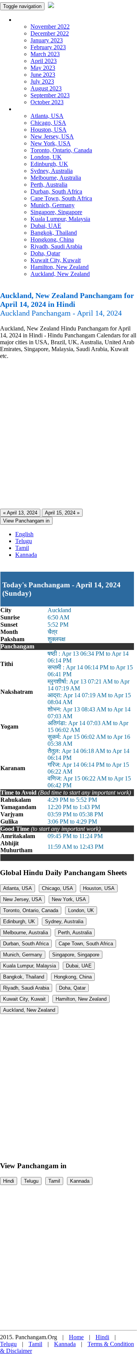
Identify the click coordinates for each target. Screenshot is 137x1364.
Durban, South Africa (56, 191)
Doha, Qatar (45, 253)
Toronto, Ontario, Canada (61, 150)
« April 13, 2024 (20, 513)
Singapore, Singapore (56, 212)
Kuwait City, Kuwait (55, 260)
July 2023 (42, 81)
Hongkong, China (52, 239)
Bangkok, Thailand (53, 232)
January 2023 (46, 40)
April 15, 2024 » (62, 513)
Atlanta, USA (47, 116)
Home (76, 1337)
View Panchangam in (26, 521)
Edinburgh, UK (49, 164)
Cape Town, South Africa (61, 198)
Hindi (8, 1181)
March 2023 (45, 54)
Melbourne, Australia (55, 177)
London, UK (46, 157)
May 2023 (42, 67)
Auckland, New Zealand (60, 274)
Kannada (26, 554)
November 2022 (50, 26)
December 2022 (49, 33)
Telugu (23, 541)
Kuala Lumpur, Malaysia (60, 219)
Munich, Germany (52, 205)
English (24, 534)
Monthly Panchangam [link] (41, 19)
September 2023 (50, 95)
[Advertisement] (68, 434)
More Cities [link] (29, 109)
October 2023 (47, 102)
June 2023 (42, 74)
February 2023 (48, 47)
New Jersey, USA (52, 136)
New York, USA (50, 143)
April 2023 (43, 61)
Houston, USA (48, 129)
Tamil (22, 548)
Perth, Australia (48, 184)
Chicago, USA (48, 122)
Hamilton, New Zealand (59, 267)
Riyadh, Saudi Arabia (56, 246)
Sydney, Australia (51, 171)
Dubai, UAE (45, 225)
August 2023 (46, 88)
